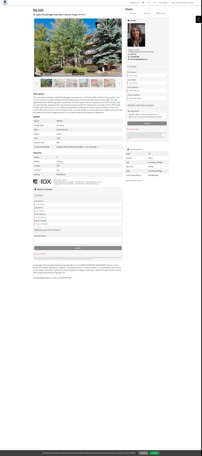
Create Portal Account (186, 2)
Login (173, 2)
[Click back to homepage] (4, 2)
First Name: (38, 201)
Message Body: (40, 236)
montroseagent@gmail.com (139, 59)
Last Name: (38, 207)
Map (81, 74)
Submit (78, 248)
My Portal (164, 2)
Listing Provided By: (59, 182)
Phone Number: (40, 220)
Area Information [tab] (135, 149)
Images (75, 74)
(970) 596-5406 (134, 2)
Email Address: (40, 214)
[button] (199, 19)
